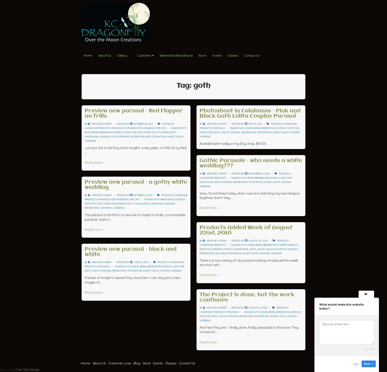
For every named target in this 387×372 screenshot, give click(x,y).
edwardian (118, 203)
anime (135, 266)
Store (202, 55)
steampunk (159, 136)
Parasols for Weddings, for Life (145, 128)
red (148, 136)
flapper (164, 132)
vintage (165, 270)
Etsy (155, 132)
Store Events (152, 363)
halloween (141, 203)
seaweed (220, 253)
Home (88, 55)
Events (217, 55)
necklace (272, 249)
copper (282, 244)
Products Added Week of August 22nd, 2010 (246, 230)
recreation (138, 136)
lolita (114, 136)
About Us (104, 55)
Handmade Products (98, 128)
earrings (217, 249)
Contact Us (251, 55)
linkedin (104, 136)
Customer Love (119, 363)
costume (130, 132)
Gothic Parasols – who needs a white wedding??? (251, 163)
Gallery (122, 55)
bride (95, 132)
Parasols (118, 128)
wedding (90, 140)
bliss (88, 132)
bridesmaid (106, 132)
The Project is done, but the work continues (247, 297)
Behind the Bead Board (176, 55)
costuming (144, 132)
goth (173, 132)
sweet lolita (175, 136)
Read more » (94, 163)
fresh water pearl (236, 249)
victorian (106, 207)
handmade (91, 136)
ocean (282, 249)
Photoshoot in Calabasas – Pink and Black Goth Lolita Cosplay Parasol (250, 113)
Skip (355, 363)
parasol (124, 136)
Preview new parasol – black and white (131, 252)
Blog (136, 363)
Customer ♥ (145, 55)
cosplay (119, 132)
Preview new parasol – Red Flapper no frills (134, 113)
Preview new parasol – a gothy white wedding (136, 184)
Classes (233, 55)
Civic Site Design (28, 370)
